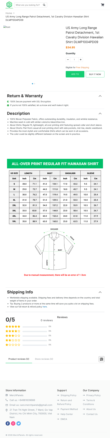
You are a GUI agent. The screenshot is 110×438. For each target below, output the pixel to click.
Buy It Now (95, 74)
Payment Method (69, 409)
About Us (91, 409)
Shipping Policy (68, 395)
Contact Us (92, 414)
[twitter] (18, 423)
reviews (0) (18, 359)
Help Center (66, 414)
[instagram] (13, 423)
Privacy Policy (93, 395)
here (45, 306)
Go (44, 5)
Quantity (70, 53)
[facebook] (8, 423)
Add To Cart (75, 75)
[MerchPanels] (9, 5)
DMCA (63, 419)
